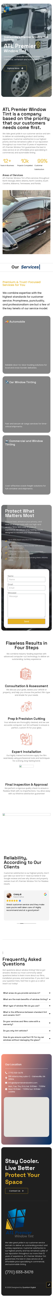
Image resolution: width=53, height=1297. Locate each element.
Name (10, 576)
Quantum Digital (29, 1287)
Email (10, 584)
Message (12, 593)
